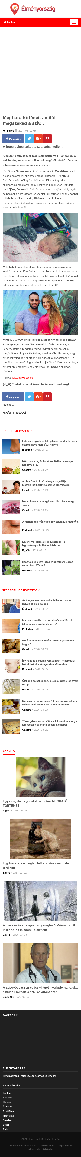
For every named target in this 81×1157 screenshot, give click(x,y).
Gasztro (7, 1120)
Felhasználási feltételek (40, 1149)
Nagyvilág (8, 1115)
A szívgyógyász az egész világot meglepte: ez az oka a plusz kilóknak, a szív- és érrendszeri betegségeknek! (40, 992)
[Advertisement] (40, 69)
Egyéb (6, 1124)
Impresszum (47, 1145)
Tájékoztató (65, 1145)
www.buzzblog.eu (22, 377)
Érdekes (7, 1106)
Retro (6, 1129)
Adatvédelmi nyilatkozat (23, 1145)
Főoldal (10, 22)
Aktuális (7, 1097)
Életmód (7, 1102)
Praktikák (8, 1111)
